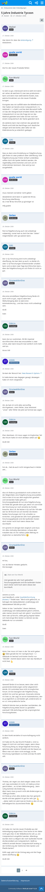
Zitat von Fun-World (15, 575)
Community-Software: (22, 889)
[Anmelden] (36, 3)
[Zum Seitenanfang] (41, 889)
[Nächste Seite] (26, 870)
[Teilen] (42, 20)
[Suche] (30, 3)
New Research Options (31, 373)
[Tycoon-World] (4, 3)
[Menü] (42, 3)
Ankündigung (26, 40)
